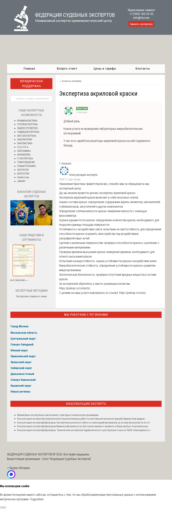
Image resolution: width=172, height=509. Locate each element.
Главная (29, 68)
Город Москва (19, 326)
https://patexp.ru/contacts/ (74, 288)
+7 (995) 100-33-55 (141, 14)
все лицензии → (19, 280)
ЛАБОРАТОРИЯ (24, 139)
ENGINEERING (24, 154)
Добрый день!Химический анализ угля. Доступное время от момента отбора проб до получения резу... (95, 426)
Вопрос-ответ (67, 68)
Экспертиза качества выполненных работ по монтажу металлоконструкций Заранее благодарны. (93, 418)
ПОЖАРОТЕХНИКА (26, 166)
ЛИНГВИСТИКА (24, 143)
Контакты (142, 68)
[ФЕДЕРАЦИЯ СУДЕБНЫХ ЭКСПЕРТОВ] (17, 30)
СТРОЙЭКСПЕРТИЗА (27, 124)
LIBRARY (21, 181)
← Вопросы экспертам (70, 81)
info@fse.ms (141, 18)
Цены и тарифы (105, 68)
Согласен (3, 507)
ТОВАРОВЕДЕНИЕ (26, 162)
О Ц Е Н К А (22, 147)
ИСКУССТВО (23, 173)
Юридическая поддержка (31, 83)
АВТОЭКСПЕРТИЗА (26, 135)
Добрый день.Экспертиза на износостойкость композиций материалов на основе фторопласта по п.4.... (97, 422)
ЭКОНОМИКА (24, 150)
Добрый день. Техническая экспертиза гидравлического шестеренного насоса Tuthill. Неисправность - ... (97, 430)
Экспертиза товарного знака (31, 296)
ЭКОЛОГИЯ (23, 169)
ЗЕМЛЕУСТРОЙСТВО (27, 128)
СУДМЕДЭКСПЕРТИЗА (28, 131)
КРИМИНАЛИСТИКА (27, 120)
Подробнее (37, 499)
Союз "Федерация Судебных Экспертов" (66, 459)
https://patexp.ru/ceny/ (132, 293)
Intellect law (23, 177)
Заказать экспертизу (141, 24)
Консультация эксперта (86, 404)
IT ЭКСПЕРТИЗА (25, 158)
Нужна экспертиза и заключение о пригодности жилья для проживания (61, 415)
